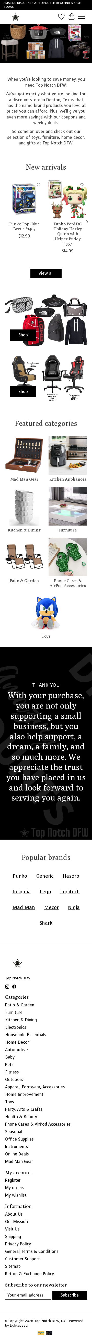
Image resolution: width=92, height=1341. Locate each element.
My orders (14, 1187)
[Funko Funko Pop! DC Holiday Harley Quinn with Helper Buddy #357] (68, 199)
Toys (46, 636)
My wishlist (16, 1195)
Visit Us (12, 1229)
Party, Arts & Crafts (23, 1109)
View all (46, 273)
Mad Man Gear (24, 479)
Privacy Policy (18, 1244)
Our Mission (16, 1221)
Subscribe (70, 1295)
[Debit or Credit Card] (49, 1333)
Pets (9, 1064)
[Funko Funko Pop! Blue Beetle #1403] (24, 199)
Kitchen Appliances (67, 479)
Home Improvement (24, 1094)
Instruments (16, 1146)
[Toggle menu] (82, 17)
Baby (10, 1057)
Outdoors (14, 1079)
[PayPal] (41, 1333)
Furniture (68, 530)
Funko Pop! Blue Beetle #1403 (24, 226)
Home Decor (17, 1042)
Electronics (15, 1027)
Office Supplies (19, 1139)
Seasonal (13, 1131)
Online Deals (17, 1154)
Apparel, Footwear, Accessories (35, 1087)
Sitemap (13, 1266)
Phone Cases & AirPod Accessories (68, 583)
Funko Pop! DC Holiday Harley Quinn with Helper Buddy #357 (67, 234)
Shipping (13, 1236)
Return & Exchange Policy (29, 1273)
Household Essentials (25, 1034)
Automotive (16, 1049)
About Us (14, 1214)
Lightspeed (19, 1325)
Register (13, 1180)
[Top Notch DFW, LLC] (15, 16)
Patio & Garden (24, 580)
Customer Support (22, 1259)
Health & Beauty (21, 1116)
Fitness (12, 1072)
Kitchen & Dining (24, 530)
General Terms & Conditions (32, 1251)
